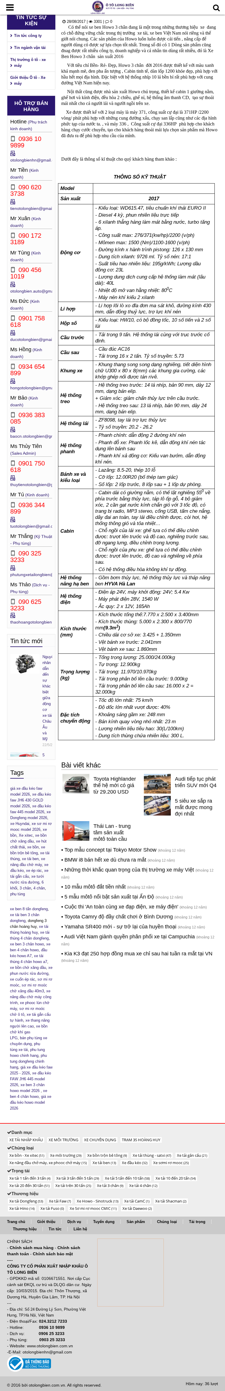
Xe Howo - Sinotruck (97, 1201)
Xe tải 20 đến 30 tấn (29, 1185)
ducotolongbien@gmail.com (36, 339)
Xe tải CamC (136, 1201)
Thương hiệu (25, 1229)
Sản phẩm (136, 1222)
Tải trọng (197, 1222)
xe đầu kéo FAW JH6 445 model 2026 (30, 1079)
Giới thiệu (46, 1222)
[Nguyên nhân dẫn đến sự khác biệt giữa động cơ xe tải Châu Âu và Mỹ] (25, 663)
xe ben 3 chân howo (27, 944)
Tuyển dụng (104, 1222)
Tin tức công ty (28, 35)
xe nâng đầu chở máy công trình (30, 997)
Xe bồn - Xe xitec (26, 1155)
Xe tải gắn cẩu (192, 1155)
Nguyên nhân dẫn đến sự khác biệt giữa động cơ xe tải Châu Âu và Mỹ (47, 698)
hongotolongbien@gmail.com (37, 387)
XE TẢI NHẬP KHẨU (26, 1139)
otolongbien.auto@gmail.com (37, 291)
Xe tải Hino (22, 1208)
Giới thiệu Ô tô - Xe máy (27, 80)
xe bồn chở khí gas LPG (28, 1032)
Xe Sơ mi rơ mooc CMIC (93, 1208)
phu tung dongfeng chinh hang (28, 1061)
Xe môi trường (65, 1155)
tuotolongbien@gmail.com (34, 526)
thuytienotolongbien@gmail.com (40, 484)
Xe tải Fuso (52, 1208)
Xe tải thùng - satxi (152, 1155)
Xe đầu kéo (134, 1162)
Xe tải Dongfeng (26, 1201)
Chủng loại (167, 1222)
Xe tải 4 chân (143, 1185)
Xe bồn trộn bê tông (107, 1155)
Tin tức (55, 1229)
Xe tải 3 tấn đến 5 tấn (77, 1178)
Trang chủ (16, 1222)
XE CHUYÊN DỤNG (100, 1139)
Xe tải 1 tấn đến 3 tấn (29, 1178)
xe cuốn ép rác (22, 979)
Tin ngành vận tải (30, 47)
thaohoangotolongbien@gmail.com (42, 622)
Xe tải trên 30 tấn (73, 1185)
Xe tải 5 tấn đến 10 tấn (127, 1178)
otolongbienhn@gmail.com (35, 160)
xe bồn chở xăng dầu (28, 967)
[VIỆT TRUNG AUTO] (112, 7)
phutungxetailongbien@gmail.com (41, 574)
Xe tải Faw (60, 1201)
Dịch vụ (74, 1222)
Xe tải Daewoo (137, 1208)
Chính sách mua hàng (32, 1247)
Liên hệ (80, 1229)
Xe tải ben (104, 1162)
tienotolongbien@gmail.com (36, 208)
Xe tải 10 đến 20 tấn (176, 1178)
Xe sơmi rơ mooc (171, 1162)
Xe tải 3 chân (110, 1185)
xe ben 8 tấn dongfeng (29, 909)
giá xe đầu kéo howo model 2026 (30, 1102)
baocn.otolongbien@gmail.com (39, 436)
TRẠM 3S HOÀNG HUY (141, 1139)
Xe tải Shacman (170, 1201)
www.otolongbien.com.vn (50, 1346)
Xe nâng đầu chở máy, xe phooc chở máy (48, 1162)
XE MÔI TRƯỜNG (63, 1139)
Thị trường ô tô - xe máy (28, 62)
